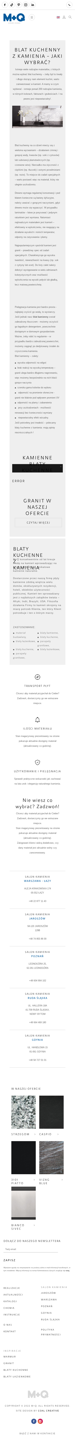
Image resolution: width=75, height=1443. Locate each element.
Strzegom (20, 1134)
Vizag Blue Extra (44, 1183)
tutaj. (67, 1271)
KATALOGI (10, 1301)
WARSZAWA (49, 1299)
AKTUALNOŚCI (13, 1294)
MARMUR (9, 1356)
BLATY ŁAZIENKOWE (17, 1376)
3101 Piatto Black (17, 1183)
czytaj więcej (38, 522)
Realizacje (11, 1288)
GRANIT (8, 1363)
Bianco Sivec (18, 1227)
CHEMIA (9, 1308)
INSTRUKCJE (11, 1314)
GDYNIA (46, 1312)
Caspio (45, 1134)
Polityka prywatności (51, 1332)
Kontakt (9, 1331)
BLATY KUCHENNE (15, 1369)
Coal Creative (48, 1411)
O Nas (7, 1324)
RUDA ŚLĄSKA (50, 1319)
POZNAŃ (47, 1306)
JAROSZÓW (48, 1292)
